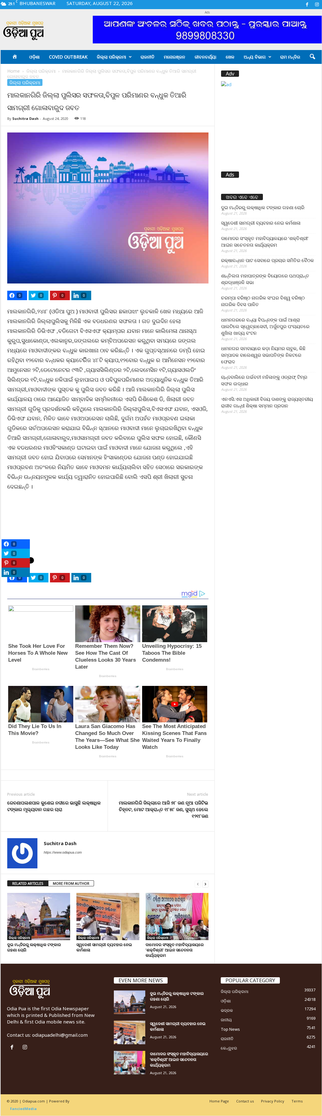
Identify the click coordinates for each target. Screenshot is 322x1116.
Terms (297, 1101)
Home (13, 71)
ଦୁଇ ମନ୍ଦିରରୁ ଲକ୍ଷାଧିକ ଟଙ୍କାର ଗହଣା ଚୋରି (34, 947)
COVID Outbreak (68, 57)
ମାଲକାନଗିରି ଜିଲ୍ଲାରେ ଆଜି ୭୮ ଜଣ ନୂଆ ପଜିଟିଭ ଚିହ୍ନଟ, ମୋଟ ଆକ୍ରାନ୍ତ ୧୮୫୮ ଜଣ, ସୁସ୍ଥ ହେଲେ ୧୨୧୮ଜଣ (163, 809)
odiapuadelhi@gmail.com (60, 1035)
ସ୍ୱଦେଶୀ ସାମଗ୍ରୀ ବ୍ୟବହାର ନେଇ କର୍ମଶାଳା (104, 947)
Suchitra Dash (25, 118)
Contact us (245, 1101)
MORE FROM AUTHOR (71, 883)
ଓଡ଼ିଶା (34, 57)
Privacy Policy (272, 1101)
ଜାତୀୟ (226, 1020)
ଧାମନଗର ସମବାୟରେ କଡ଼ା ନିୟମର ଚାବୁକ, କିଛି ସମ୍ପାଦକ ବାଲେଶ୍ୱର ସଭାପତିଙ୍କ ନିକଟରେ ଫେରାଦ (263, 355)
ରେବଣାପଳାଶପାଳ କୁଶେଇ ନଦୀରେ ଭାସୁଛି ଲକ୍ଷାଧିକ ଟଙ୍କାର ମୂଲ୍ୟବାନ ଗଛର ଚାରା (54, 805)
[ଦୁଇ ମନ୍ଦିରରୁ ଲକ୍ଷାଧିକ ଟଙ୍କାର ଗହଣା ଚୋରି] (38, 916)
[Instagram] (317, 4)
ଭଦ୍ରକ (227, 1010)
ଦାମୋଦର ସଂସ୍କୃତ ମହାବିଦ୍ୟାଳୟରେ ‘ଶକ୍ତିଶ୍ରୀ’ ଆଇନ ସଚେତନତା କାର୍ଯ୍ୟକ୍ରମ (175, 950)
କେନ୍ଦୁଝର (229, 1048)
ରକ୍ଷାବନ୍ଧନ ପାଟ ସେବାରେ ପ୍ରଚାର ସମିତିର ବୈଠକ (267, 260)
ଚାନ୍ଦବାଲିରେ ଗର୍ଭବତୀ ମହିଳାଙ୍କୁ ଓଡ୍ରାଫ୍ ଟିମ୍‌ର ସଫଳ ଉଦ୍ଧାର (264, 380)
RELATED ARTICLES (27, 883)
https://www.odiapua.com (63, 852)
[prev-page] (198, 883)
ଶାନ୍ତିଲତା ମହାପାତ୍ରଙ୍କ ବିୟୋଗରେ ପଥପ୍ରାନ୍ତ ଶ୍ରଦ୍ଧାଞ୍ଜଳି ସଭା (265, 278)
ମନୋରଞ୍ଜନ (174, 57)
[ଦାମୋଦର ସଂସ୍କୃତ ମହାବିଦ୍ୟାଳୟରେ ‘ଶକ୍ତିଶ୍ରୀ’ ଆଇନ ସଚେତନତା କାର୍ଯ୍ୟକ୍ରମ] (177, 916)
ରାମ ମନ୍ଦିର (290, 57)
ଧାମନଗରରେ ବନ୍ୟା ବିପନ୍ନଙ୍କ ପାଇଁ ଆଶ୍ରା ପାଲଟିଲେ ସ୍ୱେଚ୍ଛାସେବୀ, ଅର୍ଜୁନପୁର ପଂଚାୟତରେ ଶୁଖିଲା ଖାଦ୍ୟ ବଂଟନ (265, 326)
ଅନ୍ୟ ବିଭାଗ (255, 57)
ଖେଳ (230, 57)
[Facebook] (307, 4)
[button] (312, 57)
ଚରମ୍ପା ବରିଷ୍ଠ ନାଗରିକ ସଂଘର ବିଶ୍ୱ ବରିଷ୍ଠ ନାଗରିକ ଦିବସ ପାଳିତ (263, 300)
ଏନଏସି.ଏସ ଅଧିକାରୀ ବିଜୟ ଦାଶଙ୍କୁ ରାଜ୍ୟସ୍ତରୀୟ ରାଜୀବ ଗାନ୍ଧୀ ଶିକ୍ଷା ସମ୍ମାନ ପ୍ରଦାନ (267, 402)
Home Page (219, 1101)
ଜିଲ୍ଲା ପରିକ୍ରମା (111, 57)
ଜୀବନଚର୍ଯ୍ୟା (205, 57)
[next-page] (205, 883)
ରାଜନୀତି (147, 57)
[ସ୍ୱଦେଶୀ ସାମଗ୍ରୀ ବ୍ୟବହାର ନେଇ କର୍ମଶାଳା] (107, 916)
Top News (230, 1029)
